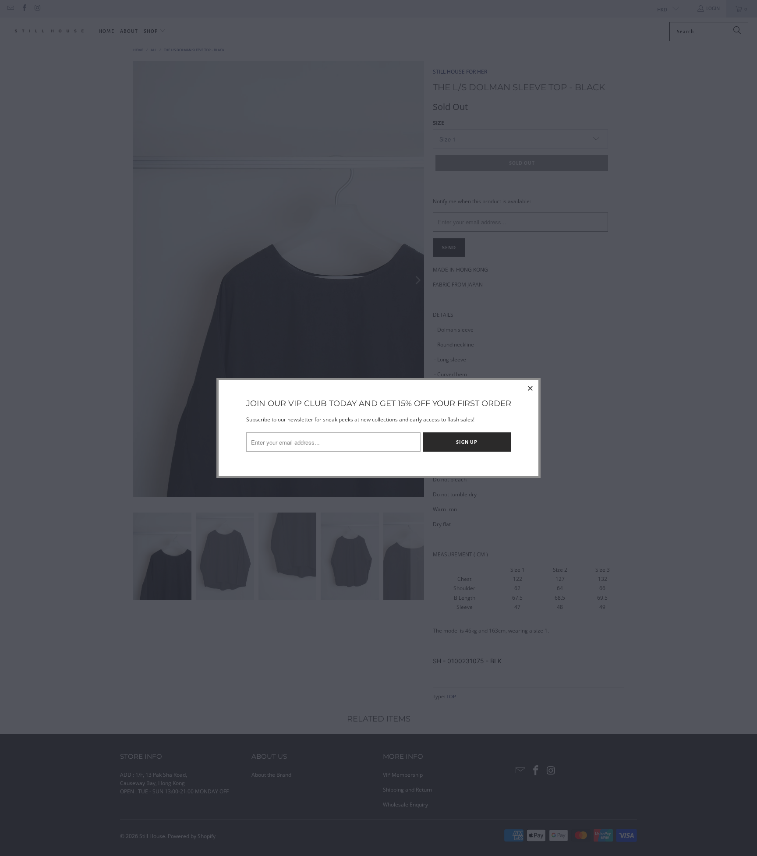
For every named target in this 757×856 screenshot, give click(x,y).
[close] (530, 388)
